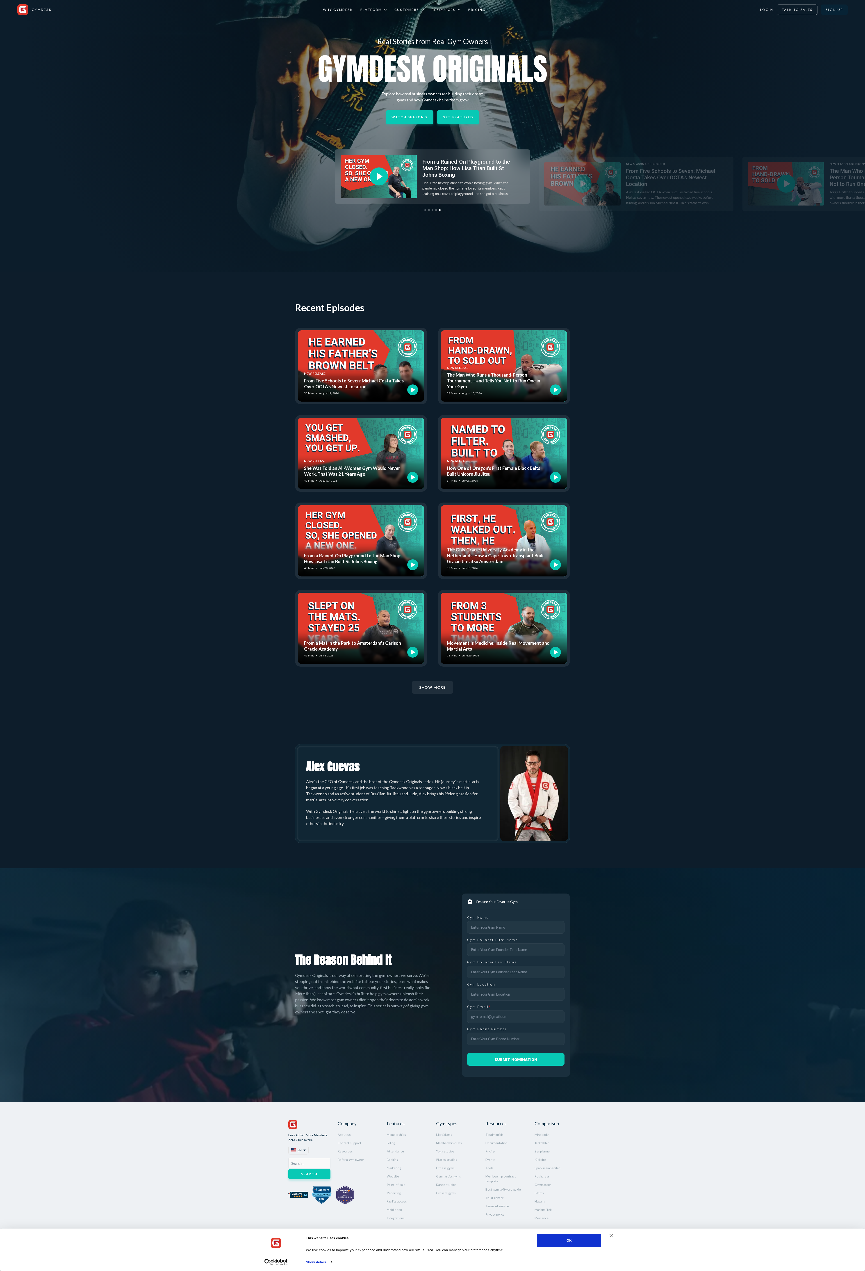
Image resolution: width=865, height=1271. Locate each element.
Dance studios (446, 1184)
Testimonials (494, 1134)
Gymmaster (543, 1184)
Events (490, 1159)
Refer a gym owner (351, 1159)
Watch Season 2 (410, 117)
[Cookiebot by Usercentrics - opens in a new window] (276, 1262)
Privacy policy (494, 1214)
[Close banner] (611, 1235)
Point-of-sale (396, 1184)
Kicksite (540, 1159)
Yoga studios (445, 1151)
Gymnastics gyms (448, 1176)
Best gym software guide (503, 1189)
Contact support (349, 1143)
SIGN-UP (834, 9)
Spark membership (547, 1168)
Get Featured (458, 117)
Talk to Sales (797, 9)
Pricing (476, 9)
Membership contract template (500, 1178)
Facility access (397, 1201)
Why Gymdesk (338, 9)
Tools (489, 1168)
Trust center (494, 1198)
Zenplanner (543, 1151)
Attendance (395, 1151)
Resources (345, 1151)
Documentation (496, 1143)
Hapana (540, 1201)
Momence (542, 1218)
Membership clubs (449, 1143)
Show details (316, 1262)
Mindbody (542, 1134)
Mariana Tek (543, 1210)
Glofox (539, 1193)
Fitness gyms (445, 1168)
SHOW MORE (432, 687)
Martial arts (444, 1134)
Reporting (394, 1193)
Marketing (394, 1168)
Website (393, 1176)
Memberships (396, 1134)
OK (569, 1240)
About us (344, 1134)
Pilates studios (446, 1159)
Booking (392, 1159)
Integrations (396, 1218)
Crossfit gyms (446, 1193)
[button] (374, 10)
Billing (391, 1143)
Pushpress (542, 1176)
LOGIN (766, 9)
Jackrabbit (542, 1143)
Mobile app (394, 1210)
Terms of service (497, 1206)
